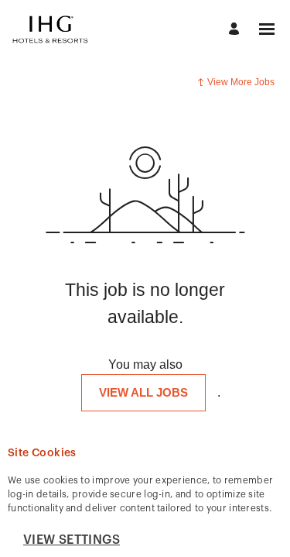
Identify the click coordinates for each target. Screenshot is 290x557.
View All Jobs (143, 392)
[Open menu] (266, 29)
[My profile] (236, 29)
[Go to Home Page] (50, 29)
